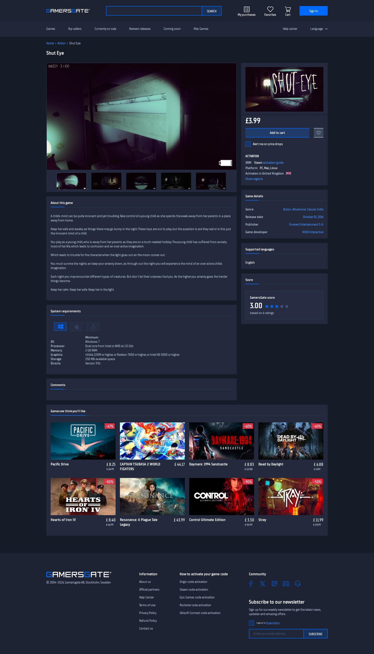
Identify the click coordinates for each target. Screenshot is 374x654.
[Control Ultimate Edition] (221, 496)
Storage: (56, 359)
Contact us (146, 628)
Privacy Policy (147, 613)
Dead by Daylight (270, 464)
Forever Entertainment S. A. (306, 224)
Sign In (313, 11)
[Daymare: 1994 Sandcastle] (221, 441)
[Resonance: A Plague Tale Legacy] (152, 496)
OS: (53, 342)
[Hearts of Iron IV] (83, 496)
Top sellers (75, 29)
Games (50, 29)
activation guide (273, 162)
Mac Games (201, 29)
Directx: (56, 363)
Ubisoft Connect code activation (200, 613)
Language (316, 29)
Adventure (299, 209)
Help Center (146, 597)
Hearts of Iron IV (63, 519)
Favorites (270, 15)
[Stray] (290, 496)
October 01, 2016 (313, 217)
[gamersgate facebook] (251, 584)
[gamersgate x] (262, 584)
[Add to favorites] (318, 133)
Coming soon (172, 29)
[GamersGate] (78, 578)
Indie (320, 209)
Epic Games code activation (197, 597)
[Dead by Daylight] (290, 441)
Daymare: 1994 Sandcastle (208, 464)
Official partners (149, 589)
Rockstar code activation (195, 605)
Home (50, 43)
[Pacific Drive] (83, 441)
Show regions (254, 179)
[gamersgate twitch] (274, 584)
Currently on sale (105, 29)
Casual (311, 209)
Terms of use (147, 605)
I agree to (268, 623)
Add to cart (277, 133)
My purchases (247, 15)
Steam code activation (194, 589)
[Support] (297, 584)
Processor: (58, 346)
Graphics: (57, 355)
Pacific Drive (60, 464)
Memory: (57, 350)
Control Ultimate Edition (207, 519)
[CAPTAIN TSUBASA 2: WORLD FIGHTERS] (152, 441)
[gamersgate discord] (286, 583)
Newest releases (140, 29)
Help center (290, 29)
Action (62, 43)
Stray (262, 519)
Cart (287, 15)
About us (145, 582)
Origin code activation (193, 582)
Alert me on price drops (268, 144)
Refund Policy (148, 621)
